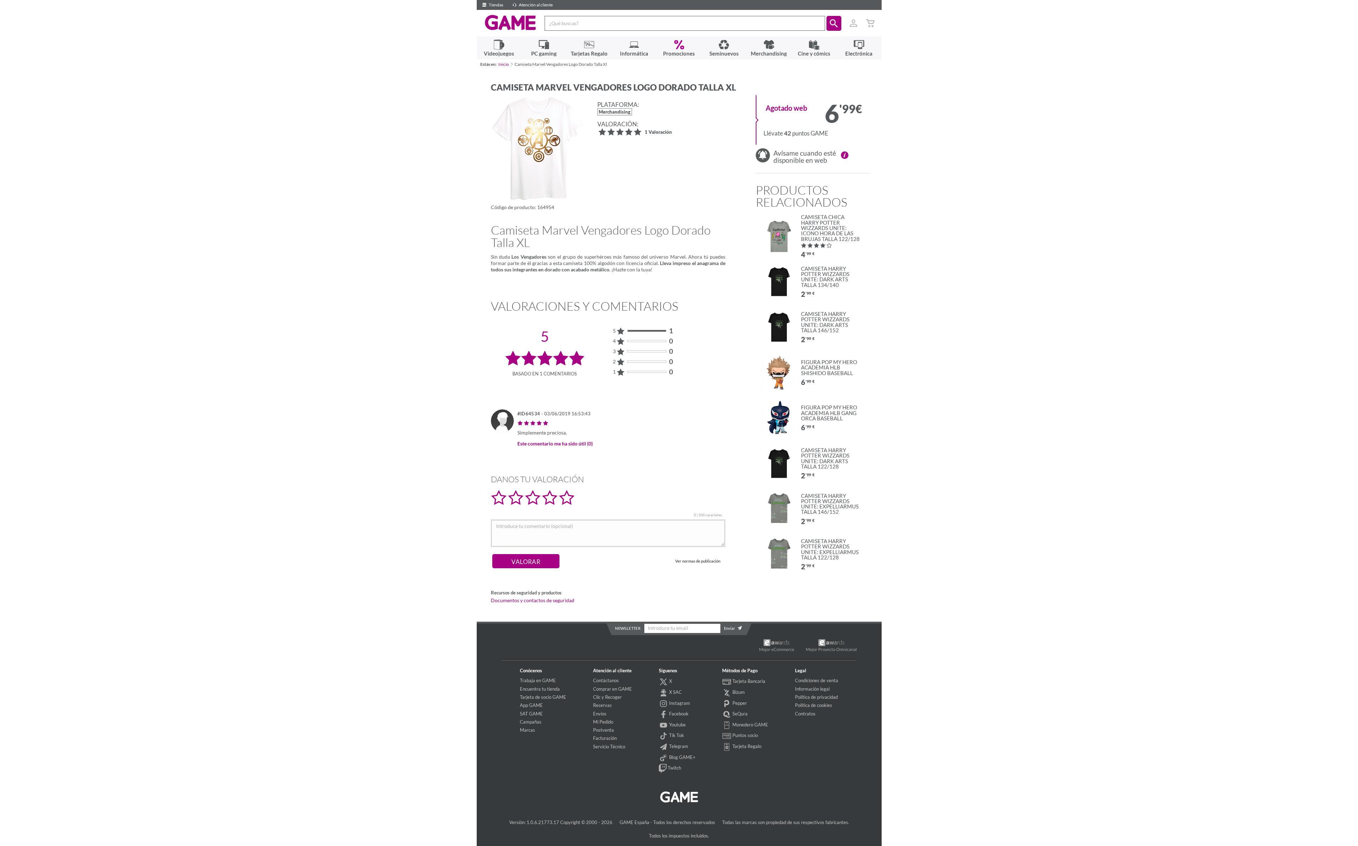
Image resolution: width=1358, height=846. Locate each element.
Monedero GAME (749, 724)
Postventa (603, 730)
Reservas (602, 705)
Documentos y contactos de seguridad (532, 600)
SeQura (739, 713)
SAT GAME (531, 713)
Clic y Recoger (607, 697)
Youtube (677, 724)
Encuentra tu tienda (540, 689)
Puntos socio (744, 735)
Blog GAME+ (682, 757)
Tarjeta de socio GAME (543, 697)
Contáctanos (606, 680)
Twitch (674, 768)
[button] (833, 23)
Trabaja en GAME (538, 680)
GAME (510, 22)
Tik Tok (676, 735)
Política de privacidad (816, 697)
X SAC (675, 692)
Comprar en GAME (612, 689)
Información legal (812, 689)
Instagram (679, 703)
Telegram (678, 746)
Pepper (739, 703)
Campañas (530, 722)
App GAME (531, 705)
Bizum (738, 692)
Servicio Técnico (609, 746)
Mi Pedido (603, 722)
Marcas (527, 730)
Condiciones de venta (816, 680)
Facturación (605, 738)
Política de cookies (813, 705)
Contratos (805, 713)
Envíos (600, 713)
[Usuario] (853, 23)
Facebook (678, 713)
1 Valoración (658, 132)
